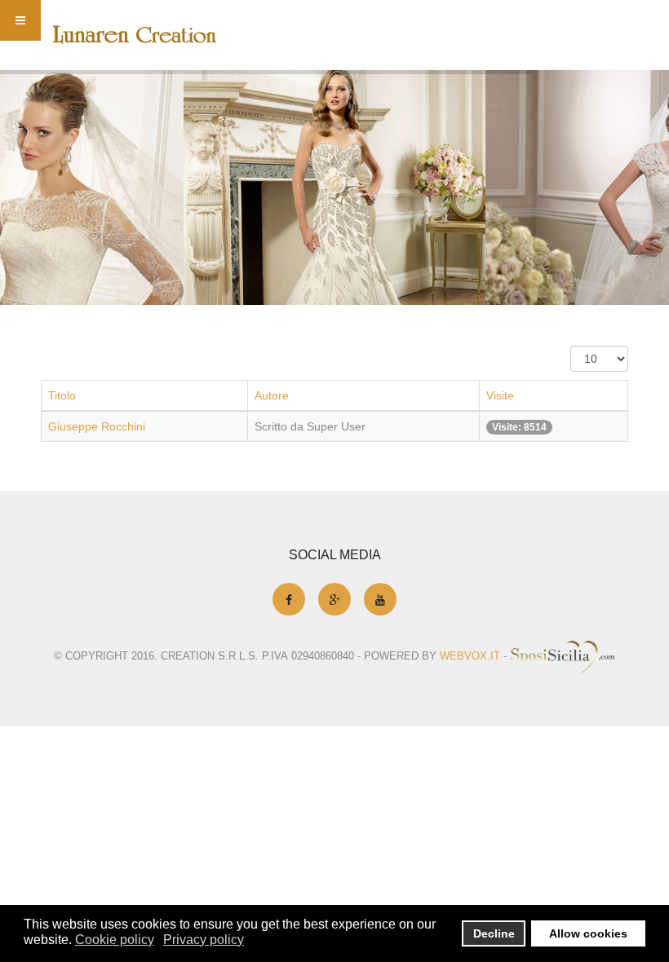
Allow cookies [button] (588, 933)
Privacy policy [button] (203, 940)
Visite (500, 395)
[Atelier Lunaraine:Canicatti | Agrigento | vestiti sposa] (134, 34)
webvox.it (470, 656)
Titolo (62, 395)
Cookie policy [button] (114, 940)
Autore (272, 395)
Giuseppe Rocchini (96, 426)
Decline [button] (494, 933)
